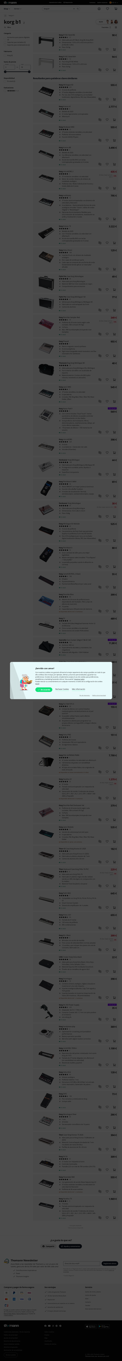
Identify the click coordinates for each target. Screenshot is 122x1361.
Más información (78, 689)
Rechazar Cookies (62, 689)
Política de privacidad (99, 695)
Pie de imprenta (84, 695)
